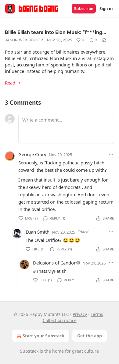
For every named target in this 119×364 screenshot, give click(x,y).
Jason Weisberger (24, 40)
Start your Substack (43, 336)
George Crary (32, 154)
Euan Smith (37, 232)
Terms (97, 314)
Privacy (80, 314)
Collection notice (60, 320)
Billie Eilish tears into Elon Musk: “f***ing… (55, 32)
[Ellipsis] (111, 154)
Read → (13, 83)
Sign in (106, 8)
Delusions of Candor (54, 263)
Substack (29, 351)
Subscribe (83, 8)
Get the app (89, 336)
